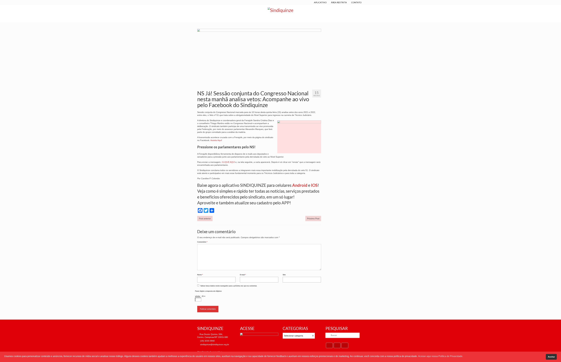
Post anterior (205, 218)
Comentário (202, 242)
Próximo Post (313, 218)
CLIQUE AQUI (228, 162)
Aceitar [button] (551, 357)
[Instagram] (344, 345)
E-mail (243, 275)
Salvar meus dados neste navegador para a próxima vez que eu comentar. (228, 286)
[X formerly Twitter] (337, 345)
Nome (200, 275)
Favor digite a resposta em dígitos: (208, 291)
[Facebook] (329, 345)
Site (284, 275)
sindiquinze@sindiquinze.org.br (214, 344)
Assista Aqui (215, 140)
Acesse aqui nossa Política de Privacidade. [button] (440, 356)
